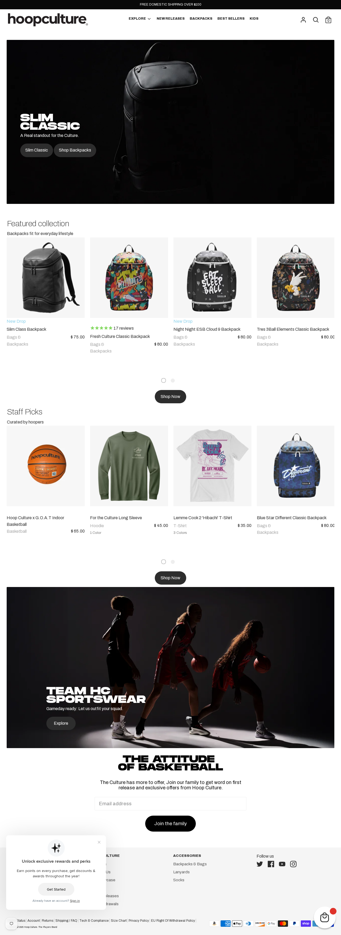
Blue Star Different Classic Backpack (292, 517)
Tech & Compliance (94, 921)
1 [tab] (163, 380)
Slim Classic (36, 150)
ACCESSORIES (187, 856)
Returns (47, 921)
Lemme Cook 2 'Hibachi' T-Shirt (202, 517)
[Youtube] (284, 864)
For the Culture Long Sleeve (116, 517)
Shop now (170, 396)
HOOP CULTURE (105, 856)
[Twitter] (261, 864)
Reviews (97, 888)
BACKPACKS (201, 18)
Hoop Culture (30, 927)
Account (33, 921)
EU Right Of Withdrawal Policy (173, 921)
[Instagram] (295, 864)
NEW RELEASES (171, 18)
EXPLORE (138, 18)
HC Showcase (102, 880)
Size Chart (119, 921)
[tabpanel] (43, 301)
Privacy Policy (139, 921)
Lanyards (181, 872)
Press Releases (104, 896)
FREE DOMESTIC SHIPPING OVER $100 (170, 4)
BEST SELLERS (231, 18)
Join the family (170, 823)
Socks (178, 880)
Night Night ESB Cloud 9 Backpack (207, 329)
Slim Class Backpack (26, 329)
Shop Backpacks (75, 150)
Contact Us (100, 872)
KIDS (254, 18)
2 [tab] (173, 381)
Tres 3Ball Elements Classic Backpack (293, 329)
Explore (61, 723)
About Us (98, 864)
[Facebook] (272, 864)
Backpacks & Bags (190, 864)
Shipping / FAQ (66, 921)
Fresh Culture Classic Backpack (120, 336)
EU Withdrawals (104, 904)
